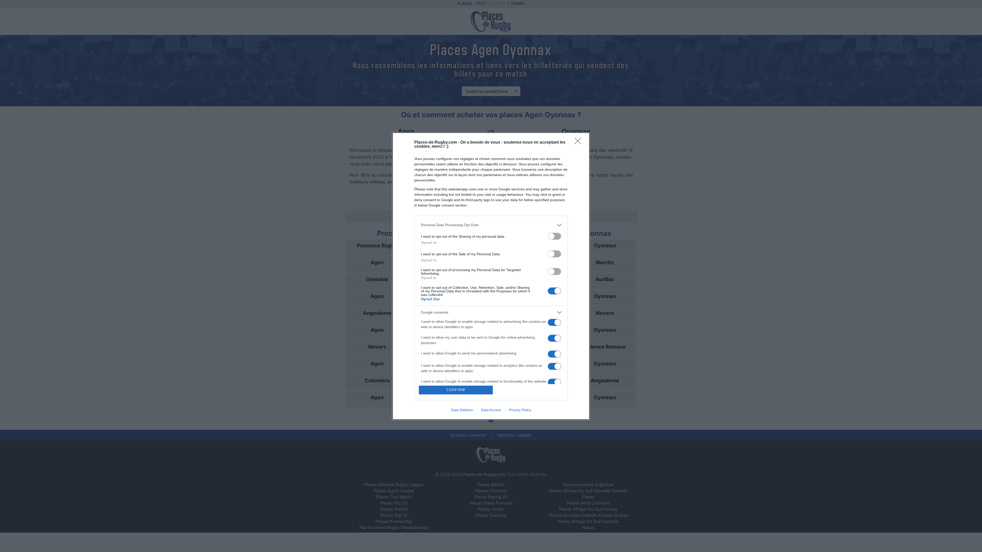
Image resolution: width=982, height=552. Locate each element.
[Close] (579, 142)
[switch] (554, 236)
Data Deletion (462, 410)
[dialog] (491, 276)
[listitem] (491, 225)
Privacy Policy (520, 410)
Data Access (491, 410)
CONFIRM (455, 390)
